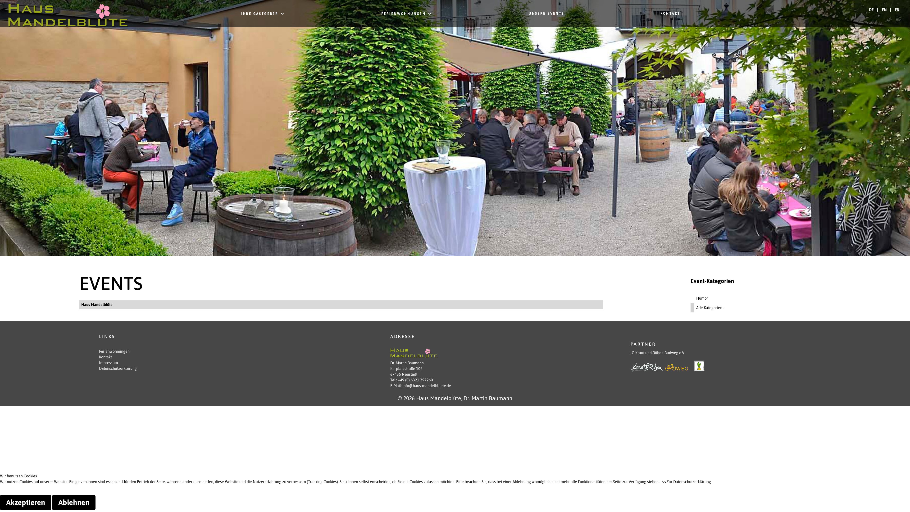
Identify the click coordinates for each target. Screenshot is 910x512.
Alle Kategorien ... (710, 308)
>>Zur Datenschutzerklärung (686, 482)
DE (872, 10)
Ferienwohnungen (114, 351)
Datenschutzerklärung (118, 368)
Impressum (108, 363)
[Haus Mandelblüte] (68, 13)
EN (885, 10)
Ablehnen (73, 502)
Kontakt (105, 357)
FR (897, 10)
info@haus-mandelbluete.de (427, 386)
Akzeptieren (25, 502)
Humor (702, 298)
